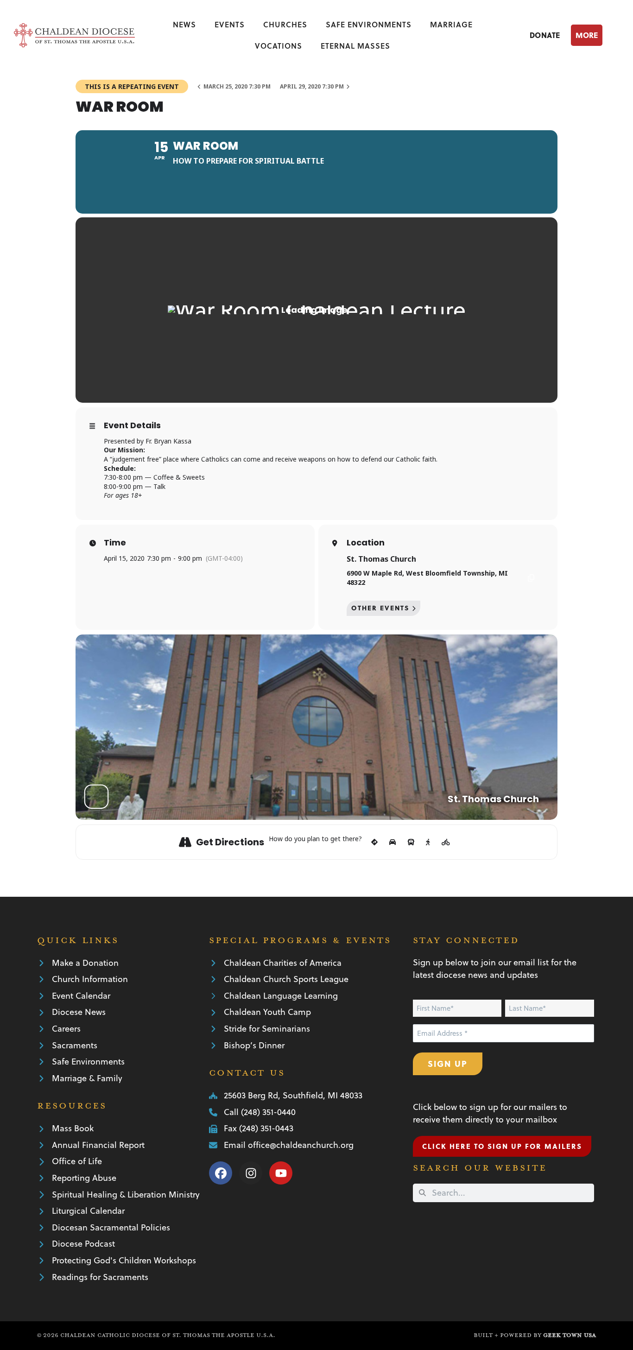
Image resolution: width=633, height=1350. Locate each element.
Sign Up (448, 1063)
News (184, 24)
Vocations (278, 45)
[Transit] (411, 842)
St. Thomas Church (381, 559)
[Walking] (428, 842)
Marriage (451, 24)
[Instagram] (250, 1173)
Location (366, 543)
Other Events (380, 608)
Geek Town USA (569, 1335)
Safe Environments (368, 24)
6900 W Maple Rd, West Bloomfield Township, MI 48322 (427, 578)
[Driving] (392, 842)
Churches (285, 24)
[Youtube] (280, 1173)
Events (230, 24)
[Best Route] (374, 842)
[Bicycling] (446, 842)
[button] (595, 35)
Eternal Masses (355, 45)
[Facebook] (220, 1173)
